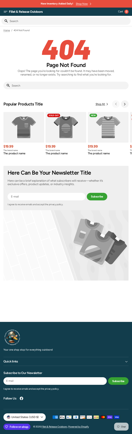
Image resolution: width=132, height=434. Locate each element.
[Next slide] (125, 104)
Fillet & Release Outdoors (54, 426)
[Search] (4, 21)
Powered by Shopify (78, 426)
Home (6, 30)
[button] (5, 12)
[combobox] (69, 21)
